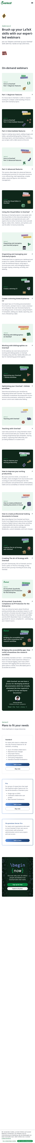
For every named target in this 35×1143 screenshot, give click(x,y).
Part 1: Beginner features (17, 95)
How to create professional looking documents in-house (17, 515)
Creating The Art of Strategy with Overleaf (17, 559)
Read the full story (17, 707)
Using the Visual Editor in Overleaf (17, 212)
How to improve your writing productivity (17, 472)
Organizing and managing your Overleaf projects (17, 255)
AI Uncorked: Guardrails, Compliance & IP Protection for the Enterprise (17, 603)
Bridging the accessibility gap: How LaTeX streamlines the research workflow (17, 652)
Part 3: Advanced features (17, 169)
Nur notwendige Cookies (9, 1141)
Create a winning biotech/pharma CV (17, 299)
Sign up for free (17, 884)
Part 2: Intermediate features (17, 131)
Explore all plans (17, 888)
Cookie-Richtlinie (6, 1138)
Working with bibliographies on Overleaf (17, 346)
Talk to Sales (17, 764)
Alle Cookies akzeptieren (25, 1141)
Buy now (17, 769)
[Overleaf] (6, 3)
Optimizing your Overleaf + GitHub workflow (17, 387)
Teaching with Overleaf (17, 428)
